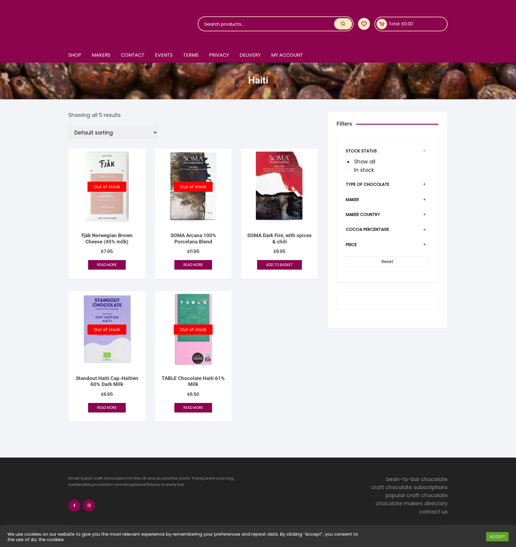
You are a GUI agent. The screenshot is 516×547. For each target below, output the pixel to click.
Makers (101, 55)
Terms (191, 55)
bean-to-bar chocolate (417, 479)
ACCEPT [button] (497, 537)
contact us (433, 511)
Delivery (250, 55)
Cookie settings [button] (465, 537)
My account (287, 55)
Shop (74, 55)
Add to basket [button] (279, 264)
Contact (133, 55)
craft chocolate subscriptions (409, 487)
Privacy (219, 55)
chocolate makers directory (412, 503)
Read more (107, 264)
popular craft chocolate (417, 495)
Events (164, 55)
